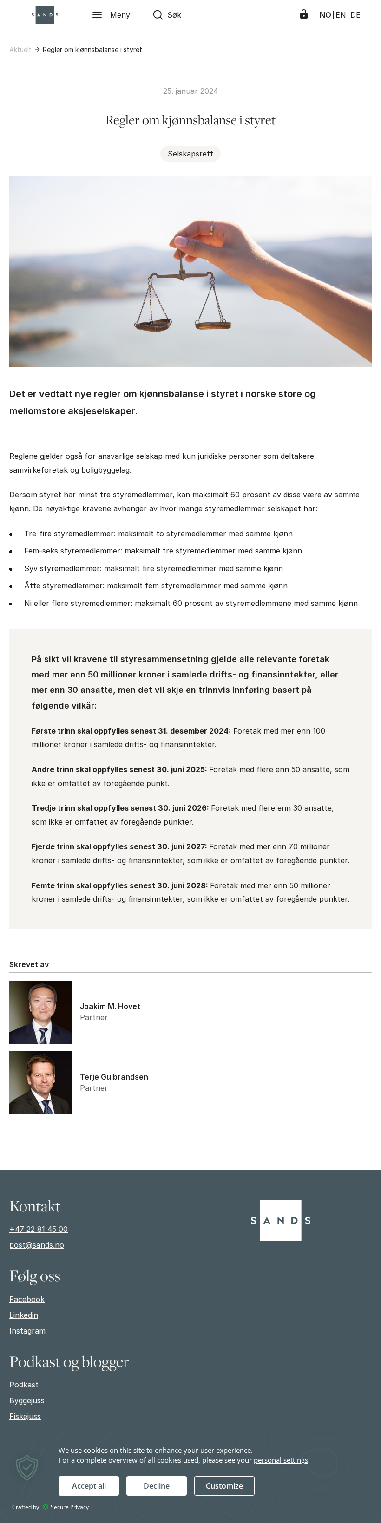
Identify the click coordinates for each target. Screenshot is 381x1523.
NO (325, 15)
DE (355, 15)
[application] (190, 1476)
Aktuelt (20, 49)
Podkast (24, 1384)
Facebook (27, 1299)
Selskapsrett (190, 153)
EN (340, 15)
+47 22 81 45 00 (38, 1229)
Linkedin (23, 1315)
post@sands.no (36, 1245)
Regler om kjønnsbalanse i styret (92, 49)
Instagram (27, 1330)
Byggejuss (27, 1400)
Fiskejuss (25, 1416)
